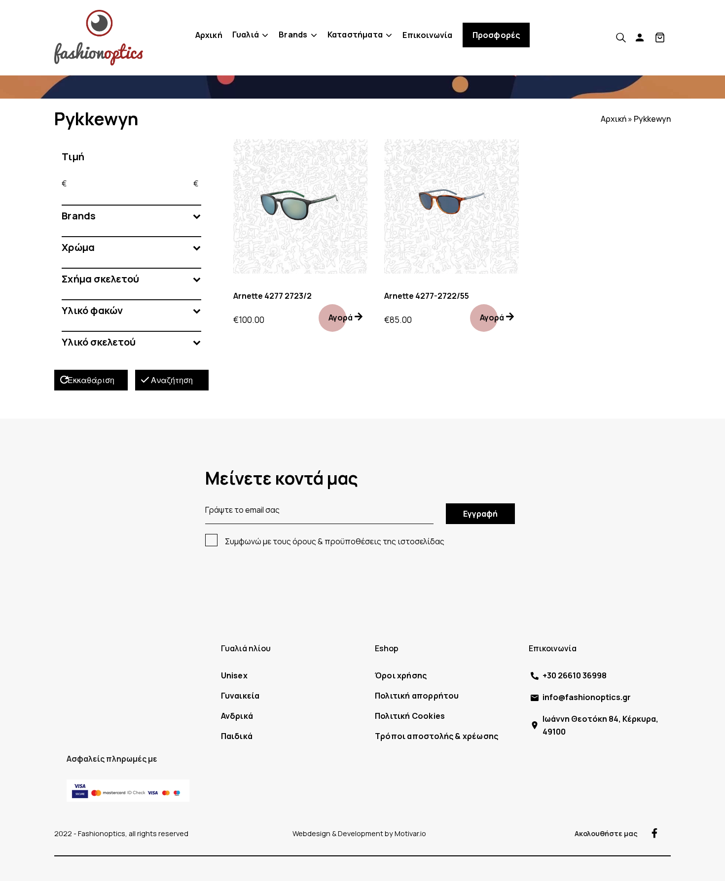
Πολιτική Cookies (410, 715)
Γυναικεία (240, 695)
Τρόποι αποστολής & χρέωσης (436, 736)
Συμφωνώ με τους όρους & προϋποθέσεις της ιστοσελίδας (334, 541)
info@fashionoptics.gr (587, 697)
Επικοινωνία (427, 35)
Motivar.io (410, 833)
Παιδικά (237, 736)
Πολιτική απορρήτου (417, 695)
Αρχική (208, 35)
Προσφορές (496, 35)
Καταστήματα (355, 34)
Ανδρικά (237, 715)
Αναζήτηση (172, 380)
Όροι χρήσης (401, 675)
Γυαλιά (245, 34)
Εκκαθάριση (91, 380)
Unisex (234, 675)
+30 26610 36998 (575, 675)
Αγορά (340, 317)
